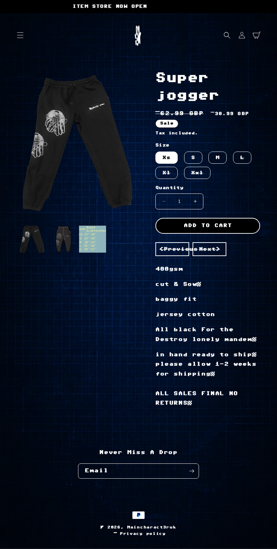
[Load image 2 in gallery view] (62, 239)
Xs (166, 157)
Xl (170, 174)
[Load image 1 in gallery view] (32, 239)
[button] (20, 35)
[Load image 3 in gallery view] (92, 239)
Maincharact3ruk (151, 527)
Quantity (169, 187)
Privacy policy (143, 533)
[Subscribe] (191, 471)
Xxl (200, 174)
